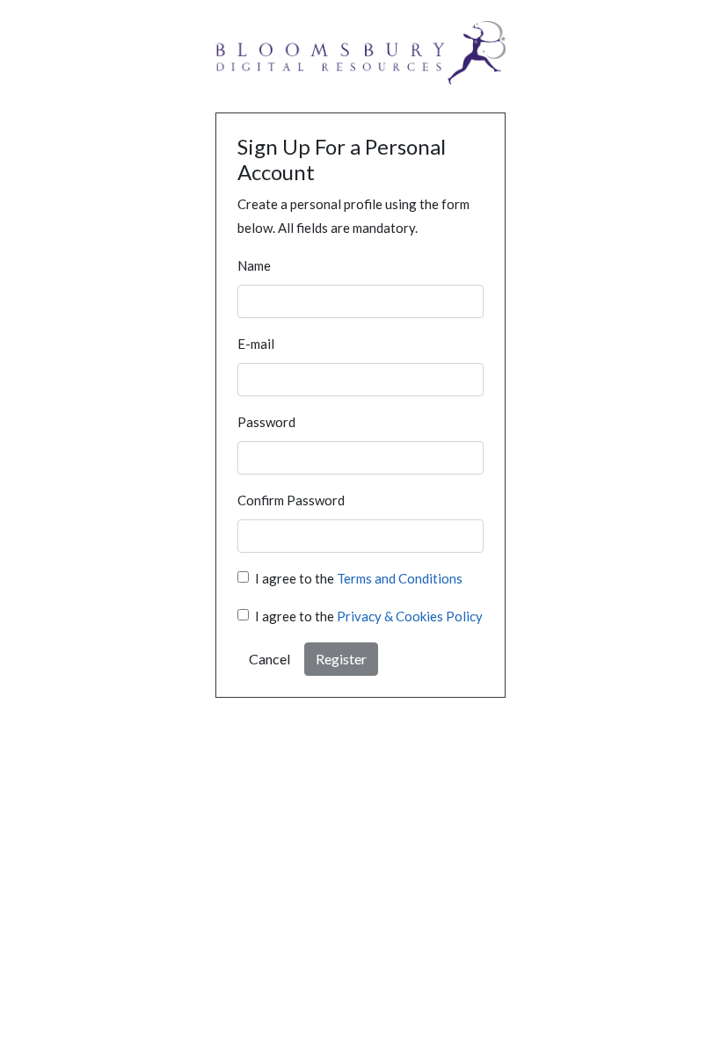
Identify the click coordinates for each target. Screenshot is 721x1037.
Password (266, 422)
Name (254, 265)
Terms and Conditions (399, 578)
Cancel (269, 658)
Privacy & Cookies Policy (410, 616)
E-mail (255, 344)
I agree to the (358, 578)
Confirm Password (291, 500)
